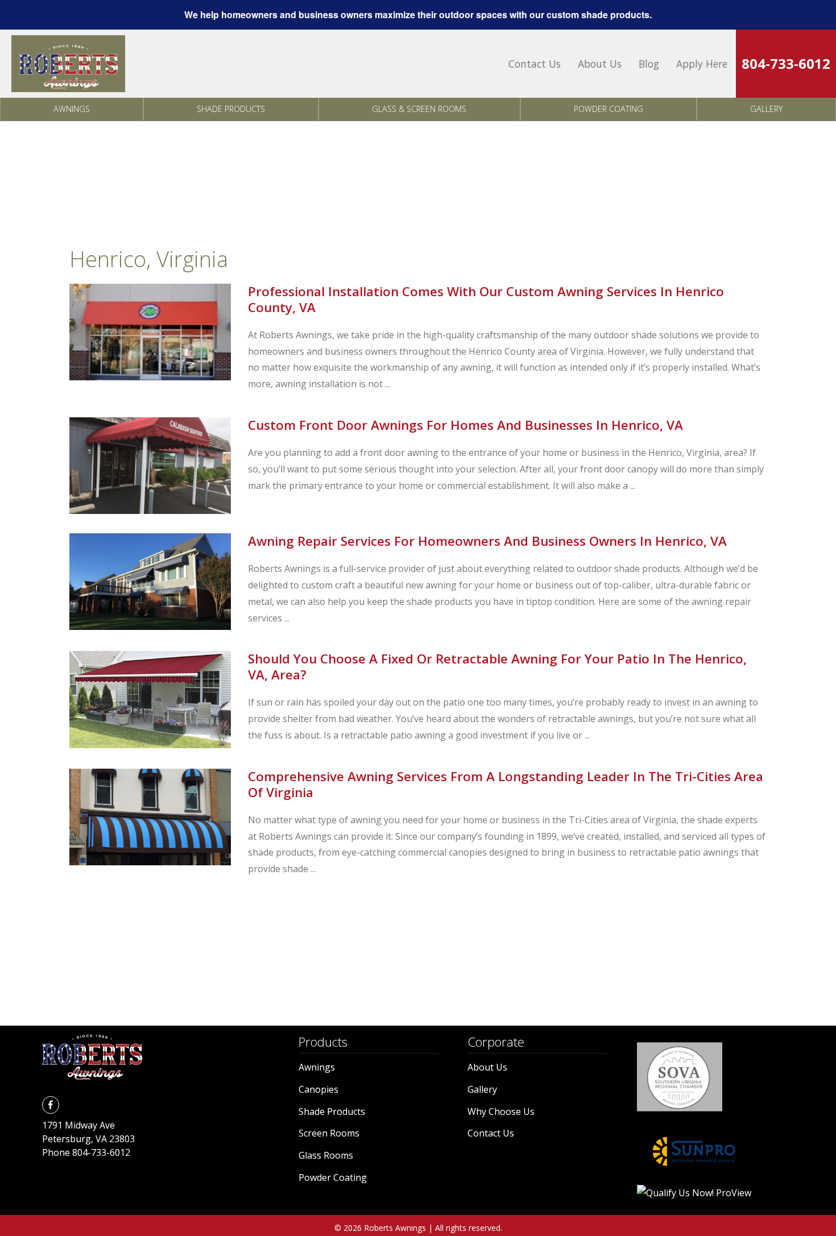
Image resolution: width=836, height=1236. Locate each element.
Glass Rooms (326, 1155)
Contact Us (534, 63)
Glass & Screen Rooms (419, 108)
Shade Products (231, 108)
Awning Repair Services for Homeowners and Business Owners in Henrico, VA (487, 541)
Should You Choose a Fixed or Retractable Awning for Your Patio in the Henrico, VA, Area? (497, 666)
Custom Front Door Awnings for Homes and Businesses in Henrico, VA (465, 425)
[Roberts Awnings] (68, 63)
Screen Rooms (329, 1133)
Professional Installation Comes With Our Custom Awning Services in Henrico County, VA (486, 299)
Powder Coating (608, 108)
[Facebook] (50, 1104)
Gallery (766, 108)
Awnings (71, 108)
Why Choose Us (501, 1111)
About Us (600, 63)
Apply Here (701, 63)
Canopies (318, 1089)
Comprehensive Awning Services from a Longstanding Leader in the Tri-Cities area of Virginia (505, 784)
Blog (649, 63)
